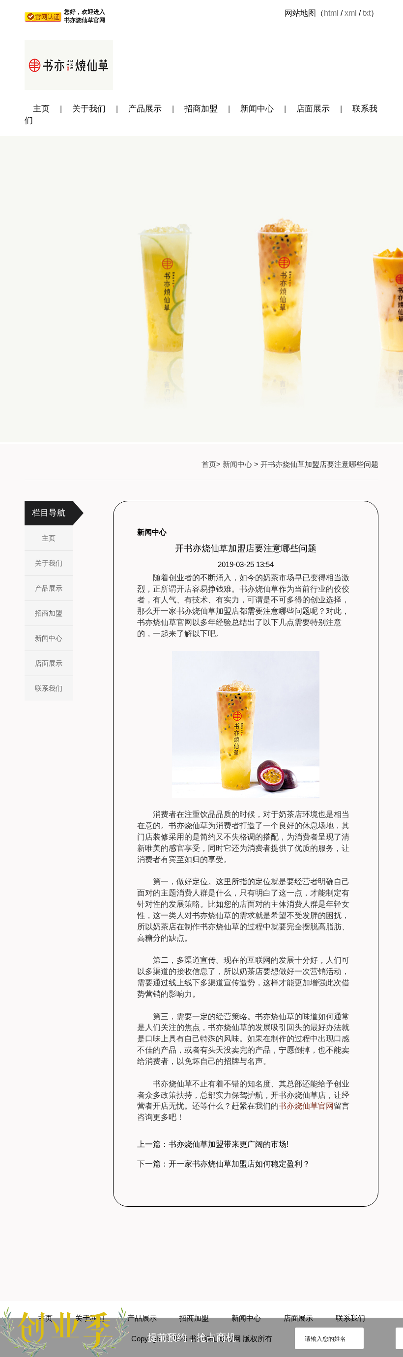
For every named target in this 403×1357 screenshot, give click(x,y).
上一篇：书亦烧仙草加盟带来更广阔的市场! (212, 1144)
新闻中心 (257, 108)
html (331, 13)
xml (351, 13)
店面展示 (313, 108)
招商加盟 (201, 108)
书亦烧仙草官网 (306, 1106)
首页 (209, 464)
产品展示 (145, 108)
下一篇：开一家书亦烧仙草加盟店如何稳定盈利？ (223, 1164)
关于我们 (89, 108)
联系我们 (48, 688)
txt (367, 13)
